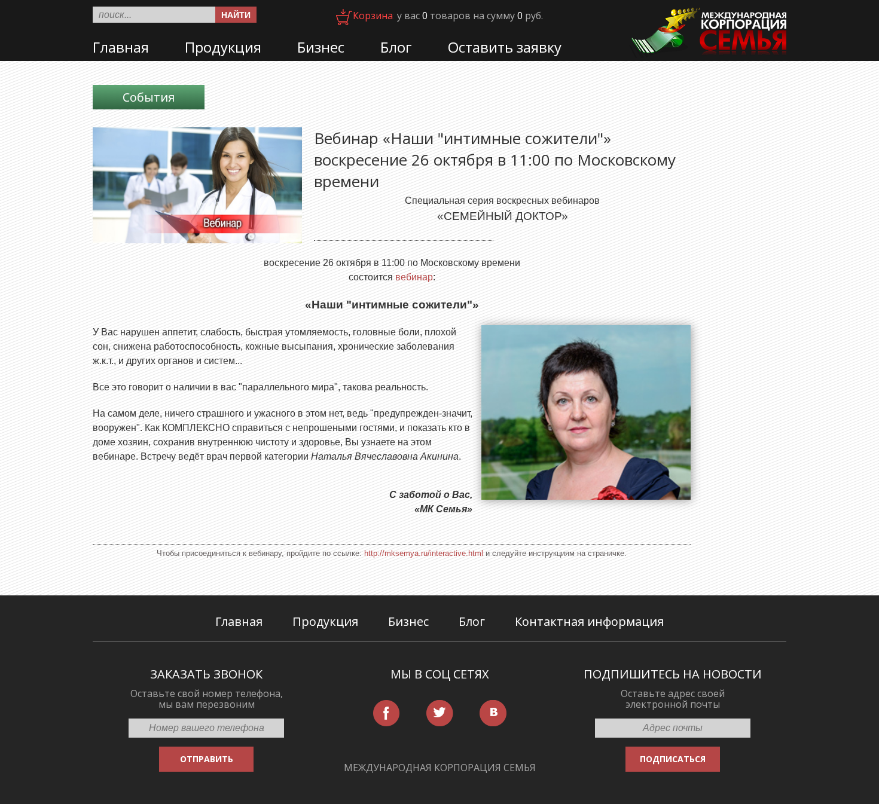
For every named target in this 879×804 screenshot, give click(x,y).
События (149, 97)
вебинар (414, 277)
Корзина (373, 15)
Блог (396, 47)
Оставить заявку (504, 47)
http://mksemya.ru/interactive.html (423, 553)
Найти (236, 15)
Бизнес (320, 47)
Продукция (223, 47)
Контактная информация (589, 621)
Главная (121, 47)
